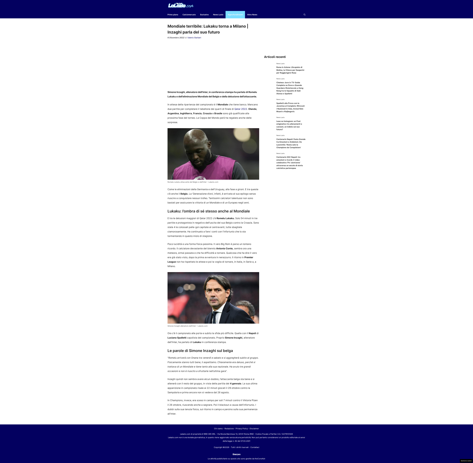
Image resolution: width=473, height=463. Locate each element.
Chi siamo (218, 428)
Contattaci (254, 447)
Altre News (252, 14)
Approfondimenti (235, 14)
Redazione (229, 428)
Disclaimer (254, 428)
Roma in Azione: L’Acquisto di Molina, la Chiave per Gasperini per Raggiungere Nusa (290, 70)
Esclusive (204, 14)
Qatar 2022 (240, 109)
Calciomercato (189, 14)
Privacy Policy (242, 428)
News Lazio (218, 14)
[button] (304, 14)
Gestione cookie (466, 461)
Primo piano (173, 14)
